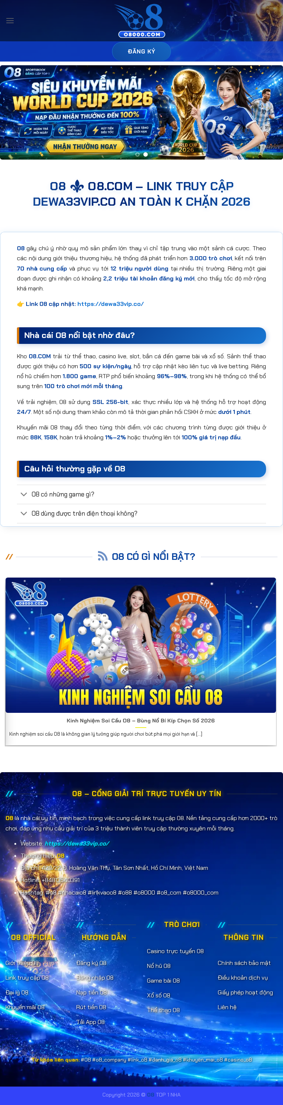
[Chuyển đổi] (24, 495)
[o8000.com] (141, 21)
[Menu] (10, 20)
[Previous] (15, 112)
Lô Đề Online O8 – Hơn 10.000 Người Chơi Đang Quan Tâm (148, 720)
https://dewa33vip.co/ (110, 304)
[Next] (268, 112)
